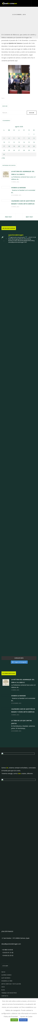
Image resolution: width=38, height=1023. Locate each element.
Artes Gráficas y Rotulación (11, 984)
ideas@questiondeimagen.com (11, 944)
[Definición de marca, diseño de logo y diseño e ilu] (19, 449)
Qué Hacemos (5, 978)
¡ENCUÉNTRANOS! (7, 931)
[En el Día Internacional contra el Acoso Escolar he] (19, 359)
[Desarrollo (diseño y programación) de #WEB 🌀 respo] (19, 261)
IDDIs (3, 987)
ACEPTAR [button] (14, 1020)
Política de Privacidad (11, 1016)
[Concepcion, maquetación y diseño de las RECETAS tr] (19, 498)
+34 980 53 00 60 (7, 950)
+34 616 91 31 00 (7, 952)
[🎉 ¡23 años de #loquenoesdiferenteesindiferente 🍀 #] (19, 400)
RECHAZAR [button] (23, 1020)
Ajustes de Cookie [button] (26, 1016)
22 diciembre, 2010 (19, 14)
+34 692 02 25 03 (7, 955)
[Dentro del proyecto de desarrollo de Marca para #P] (19, 324)
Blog (3, 990)
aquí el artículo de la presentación (24, 46)
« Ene (3, 158)
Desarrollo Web (6, 981)
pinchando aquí (12, 61)
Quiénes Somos (6, 975)
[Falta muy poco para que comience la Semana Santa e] (19, 555)
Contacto (4, 996)
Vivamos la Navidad (18, 188)
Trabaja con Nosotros (9, 993)
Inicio (3, 972)
